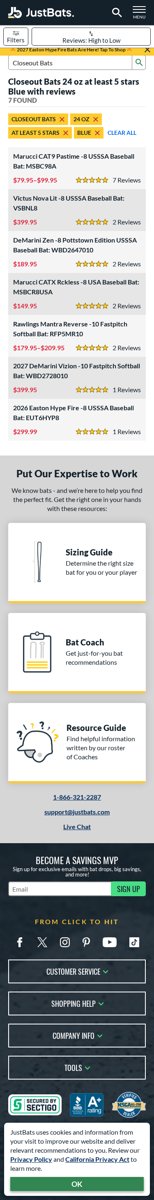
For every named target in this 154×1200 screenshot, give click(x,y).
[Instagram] (65, 942)
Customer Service (73, 971)
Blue (84, 132)
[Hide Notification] (147, 49)
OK (77, 1183)
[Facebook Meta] (20, 942)
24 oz (82, 119)
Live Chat (77, 826)
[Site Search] (116, 12)
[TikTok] (134, 942)
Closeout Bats (33, 119)
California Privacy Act (97, 1159)
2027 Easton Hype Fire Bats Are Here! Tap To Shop (71, 49)
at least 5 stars (35, 132)
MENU (142, 15)
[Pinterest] (86, 942)
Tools (73, 1067)
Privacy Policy (31, 1159)
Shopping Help (73, 1003)
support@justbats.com (77, 812)
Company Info (73, 1035)
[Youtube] (110, 942)
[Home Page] (41, 12)
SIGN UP (128, 888)
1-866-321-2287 (77, 797)
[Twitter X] (42, 942)
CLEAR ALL (122, 132)
